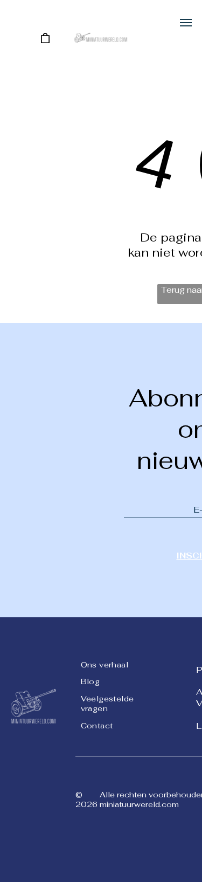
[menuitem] (119, 663)
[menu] (186, 22)
